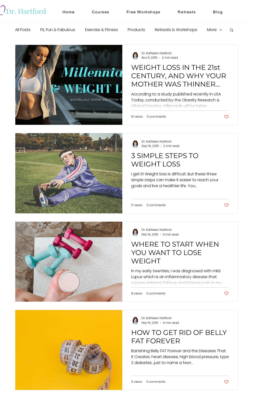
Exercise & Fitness (101, 30)
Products (136, 30)
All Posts (22, 30)
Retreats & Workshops (176, 30)
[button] (100, 12)
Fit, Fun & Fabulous (57, 30)
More (212, 30)
